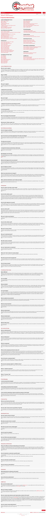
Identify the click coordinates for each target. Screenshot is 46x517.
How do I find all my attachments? (28, 53)
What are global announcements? (6, 59)
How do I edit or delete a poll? (5, 46)
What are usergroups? (26, 22)
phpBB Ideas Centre (39, 490)
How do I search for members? (27, 42)
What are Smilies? (3, 57)
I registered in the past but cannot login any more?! (8, 25)
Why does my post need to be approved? (7, 51)
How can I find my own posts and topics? (29, 43)
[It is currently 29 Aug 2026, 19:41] (44, 15)
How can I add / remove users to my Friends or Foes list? (31, 36)
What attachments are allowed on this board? (29, 52)
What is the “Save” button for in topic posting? (7, 50)
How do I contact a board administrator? (29, 59)
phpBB (2, 156)
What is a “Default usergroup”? (27, 26)
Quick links (1, 12)
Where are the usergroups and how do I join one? (30, 23)
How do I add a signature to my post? (6, 43)
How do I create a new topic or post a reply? (7, 41)
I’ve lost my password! (4, 26)
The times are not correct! (4, 33)
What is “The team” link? (26, 27)
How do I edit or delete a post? (5, 42)
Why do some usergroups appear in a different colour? (31, 25)
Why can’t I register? (4, 22)
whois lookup (16, 497)
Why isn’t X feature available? (27, 57)
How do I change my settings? (5, 31)
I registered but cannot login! (5, 23)
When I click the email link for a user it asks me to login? (9, 38)
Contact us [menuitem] (32, 512)
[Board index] (23, 6)
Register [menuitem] (44, 12)
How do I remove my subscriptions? (28, 49)
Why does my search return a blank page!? (29, 41)
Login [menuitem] (43, 12)
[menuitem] (42, 12)
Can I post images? (4, 58)
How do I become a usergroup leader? (28, 24)
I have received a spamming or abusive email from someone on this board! (34, 32)
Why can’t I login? (3, 24)
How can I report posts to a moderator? (6, 49)
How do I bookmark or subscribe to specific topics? (30, 47)
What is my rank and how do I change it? (7, 37)
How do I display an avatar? (5, 36)
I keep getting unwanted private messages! (29, 31)
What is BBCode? (3, 55)
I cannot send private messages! (28, 30)
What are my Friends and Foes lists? (28, 35)
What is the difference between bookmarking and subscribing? (32, 46)
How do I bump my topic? (4, 52)
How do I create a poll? (4, 44)
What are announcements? (5, 60)
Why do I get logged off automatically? (6, 27)
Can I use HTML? (3, 56)
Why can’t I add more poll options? (6, 45)
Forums (4, 12)
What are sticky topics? (4, 61)
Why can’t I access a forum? (5, 47)
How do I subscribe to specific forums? (28, 48)
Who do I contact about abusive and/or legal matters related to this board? (34, 58)
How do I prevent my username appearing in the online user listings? (11, 32)
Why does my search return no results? (29, 40)
